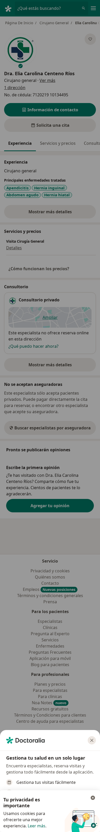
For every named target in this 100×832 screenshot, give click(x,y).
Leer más (36, 826)
